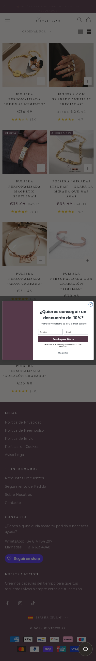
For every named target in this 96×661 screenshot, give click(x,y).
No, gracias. (63, 352)
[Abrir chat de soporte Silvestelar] (85, 649)
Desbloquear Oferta (63, 338)
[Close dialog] (91, 304)
